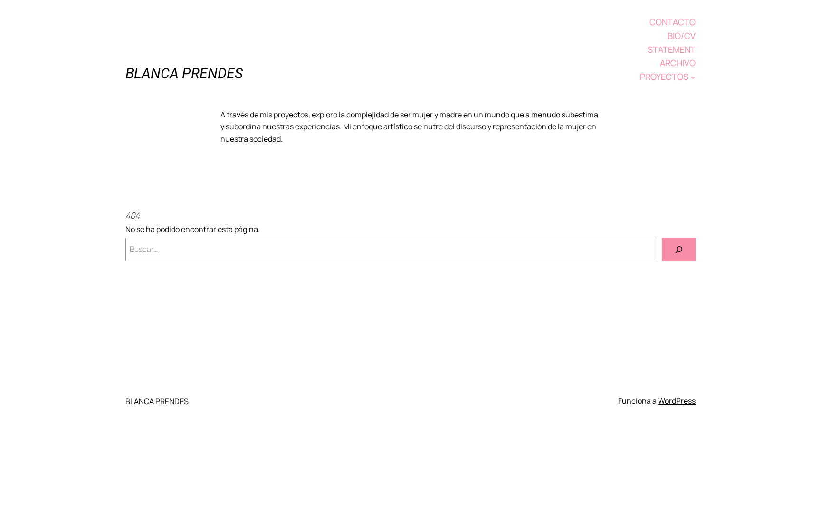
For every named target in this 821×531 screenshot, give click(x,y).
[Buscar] (679, 249)
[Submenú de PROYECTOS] (693, 76)
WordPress (677, 401)
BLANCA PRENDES (184, 73)
